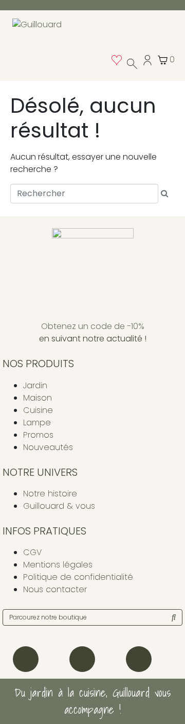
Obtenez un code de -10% (92, 326)
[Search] (173, 617)
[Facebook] (82, 659)
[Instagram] (26, 659)
